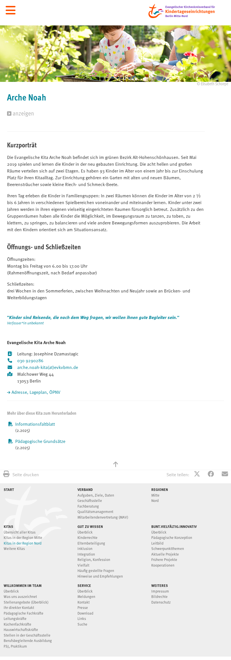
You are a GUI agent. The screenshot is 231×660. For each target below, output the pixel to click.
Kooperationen (162, 565)
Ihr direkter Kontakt (19, 608)
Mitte (155, 495)
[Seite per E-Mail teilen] (225, 474)
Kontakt (83, 602)
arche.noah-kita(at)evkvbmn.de (47, 368)
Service (84, 585)
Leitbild (157, 543)
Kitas (8, 526)
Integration (86, 554)
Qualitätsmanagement (95, 512)
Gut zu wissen (90, 526)
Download (85, 613)
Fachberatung (88, 506)
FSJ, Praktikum (15, 646)
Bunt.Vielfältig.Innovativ (174, 526)
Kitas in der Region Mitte (23, 538)
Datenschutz (161, 602)
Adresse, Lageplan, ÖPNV (36, 392)
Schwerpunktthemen (167, 549)
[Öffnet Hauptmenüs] (10, 11)
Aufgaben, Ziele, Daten (95, 495)
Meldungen (86, 597)
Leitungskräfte (15, 619)
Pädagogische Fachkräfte (23, 613)
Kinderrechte (87, 538)
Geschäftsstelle (89, 501)
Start (9, 489)
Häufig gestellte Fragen (95, 571)
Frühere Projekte (164, 560)
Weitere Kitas (14, 549)
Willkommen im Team (23, 585)
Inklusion (84, 549)
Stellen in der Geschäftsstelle (27, 635)
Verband (85, 489)
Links (81, 619)
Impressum (160, 591)
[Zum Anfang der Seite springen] (115, 465)
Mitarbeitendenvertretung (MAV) (102, 517)
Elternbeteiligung (91, 543)
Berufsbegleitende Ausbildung (28, 641)
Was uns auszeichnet (20, 597)
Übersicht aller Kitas (19, 532)
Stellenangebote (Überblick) (26, 602)
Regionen (159, 489)
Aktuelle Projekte (165, 554)
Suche (82, 624)
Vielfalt (83, 565)
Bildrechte (159, 597)
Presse (82, 608)
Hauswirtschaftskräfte (21, 630)
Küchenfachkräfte (17, 624)
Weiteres (159, 585)
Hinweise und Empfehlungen (100, 576)
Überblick (85, 532)
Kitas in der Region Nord (22, 543)
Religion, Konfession (93, 560)
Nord (155, 501)
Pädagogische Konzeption (171, 538)
